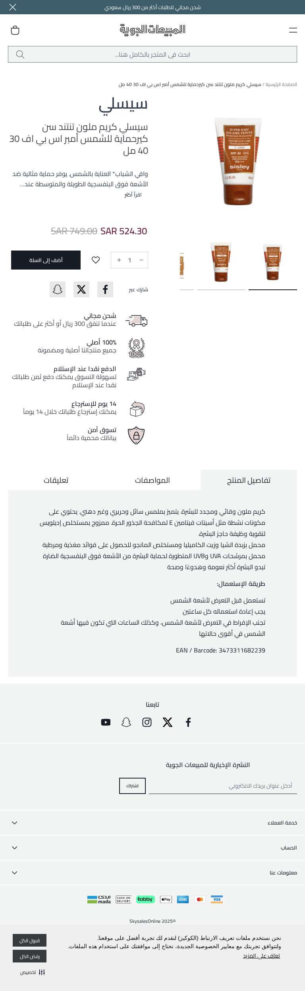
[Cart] (15, 30)
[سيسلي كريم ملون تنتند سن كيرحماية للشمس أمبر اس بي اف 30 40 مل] (273, 260)
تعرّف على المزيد (261, 956)
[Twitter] (167, 722)
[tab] (249, 480)
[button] (32, 972)
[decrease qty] (141, 260)
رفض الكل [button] (30, 956)
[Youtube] (105, 722)
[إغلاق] (13, 7)
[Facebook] (188, 722)
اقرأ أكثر (133, 194)
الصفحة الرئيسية (281, 84)
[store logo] (152, 30)
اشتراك (132, 786)
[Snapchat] (126, 722)
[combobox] (152, 54)
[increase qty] (118, 260)
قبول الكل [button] (29, 940)
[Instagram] (147, 722)
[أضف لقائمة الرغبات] (96, 260)
